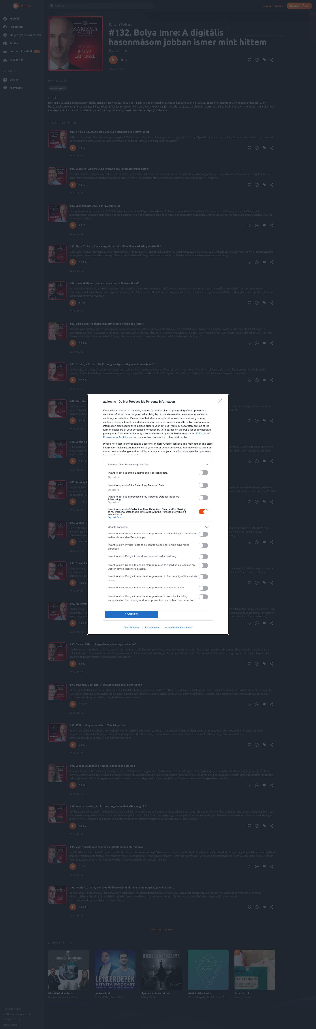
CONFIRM (131, 614)
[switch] (203, 472)
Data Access (152, 627)
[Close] (221, 401)
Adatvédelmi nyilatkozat (178, 627)
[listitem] (158, 464)
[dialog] (158, 514)
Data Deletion (132, 627)
